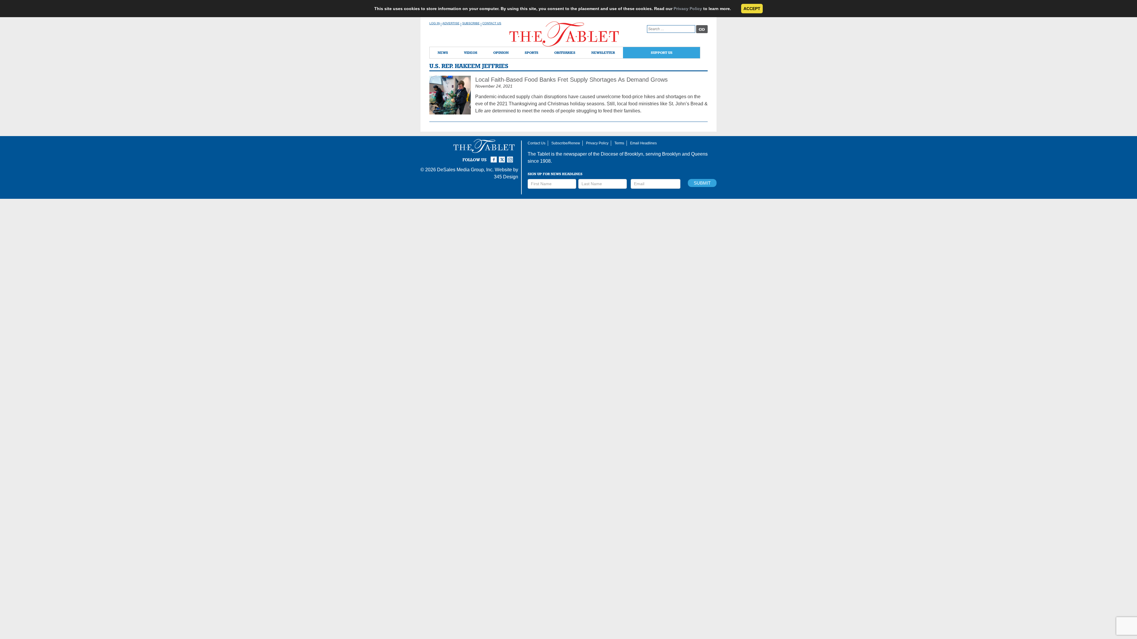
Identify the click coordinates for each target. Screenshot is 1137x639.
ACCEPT (751, 8)
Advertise (451, 23)
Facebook (494, 157)
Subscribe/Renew (565, 143)
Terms (619, 143)
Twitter (503, 157)
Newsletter (603, 52)
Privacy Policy (688, 8)
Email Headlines (643, 143)
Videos (470, 52)
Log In (434, 23)
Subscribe (471, 23)
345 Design (506, 176)
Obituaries (564, 52)
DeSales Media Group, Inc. (465, 169)
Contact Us (491, 23)
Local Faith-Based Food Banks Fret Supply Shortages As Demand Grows (571, 79)
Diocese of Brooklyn (622, 153)
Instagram (511, 157)
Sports (531, 52)
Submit (702, 182)
